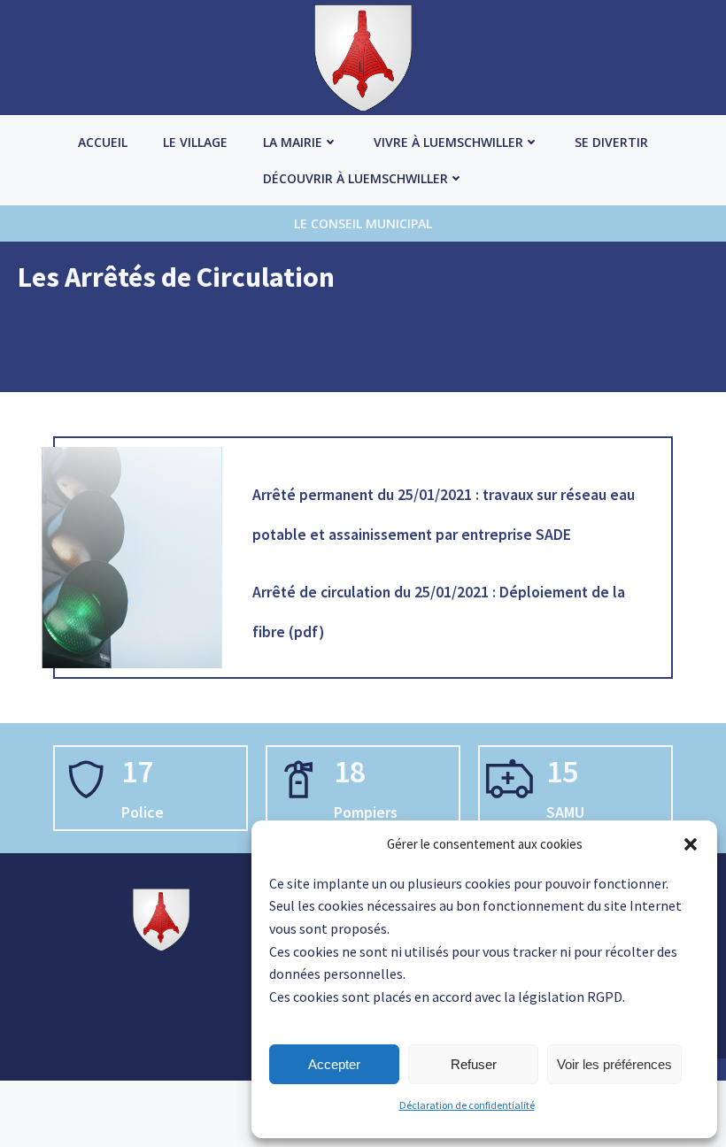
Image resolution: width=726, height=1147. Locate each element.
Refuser (474, 1064)
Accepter (334, 1064)
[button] (690, 844)
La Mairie (292, 142)
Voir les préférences (614, 1064)
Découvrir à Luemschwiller (355, 178)
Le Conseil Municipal (363, 223)
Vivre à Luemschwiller (448, 142)
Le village (195, 142)
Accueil (102, 142)
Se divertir (611, 142)
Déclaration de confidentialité (467, 1105)
